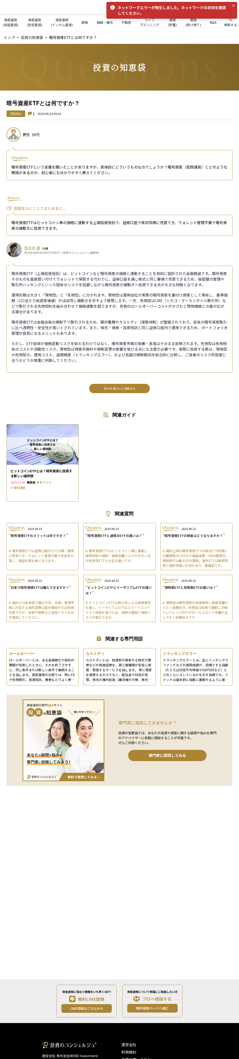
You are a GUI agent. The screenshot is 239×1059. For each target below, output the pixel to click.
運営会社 (128, 1044)
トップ (9, 37)
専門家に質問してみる (167, 755)
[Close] (233, 5)
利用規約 (128, 1052)
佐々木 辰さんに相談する (119, 388)
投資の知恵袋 (32, 37)
